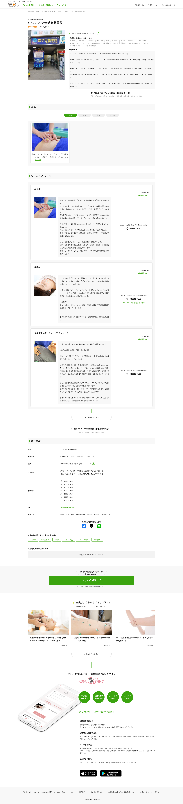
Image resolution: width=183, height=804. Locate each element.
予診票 (150, 5)
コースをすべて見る (91, 417)
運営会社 (157, 792)
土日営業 (33, 540)
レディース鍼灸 (83, 540)
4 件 (48, 26)
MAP (98, 34)
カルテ (157, 5)
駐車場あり (97, 540)
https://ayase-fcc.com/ (68, 507)
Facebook (84, 526)
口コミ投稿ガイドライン (65, 792)
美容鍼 (57, 540)
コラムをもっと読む (91, 654)
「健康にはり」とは (29, 792)
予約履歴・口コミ (140, 5)
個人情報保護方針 (96, 792)
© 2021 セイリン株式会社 (91, 799)
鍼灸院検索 (30, 5)
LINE (99, 526)
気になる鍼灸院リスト (168, 5)
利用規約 (82, 792)
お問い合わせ (144, 792)
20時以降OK (45, 540)
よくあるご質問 (46, 792)
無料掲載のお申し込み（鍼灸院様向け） (121, 792)
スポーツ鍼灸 (68, 540)
